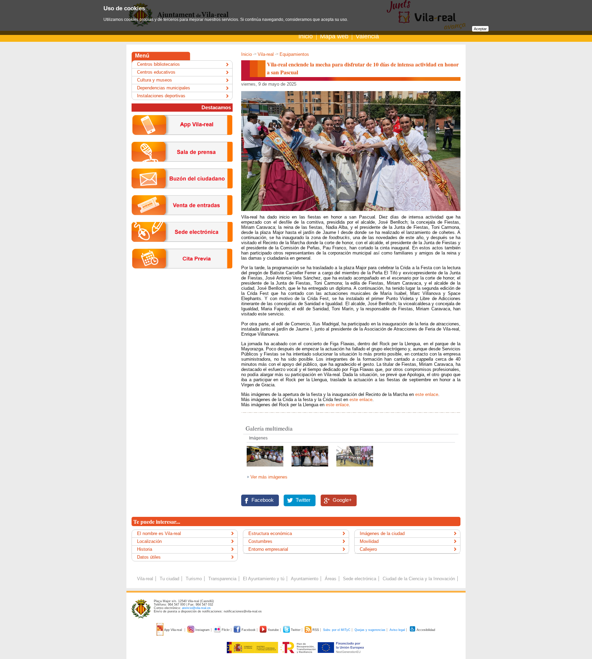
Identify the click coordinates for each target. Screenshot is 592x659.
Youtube (273, 630)
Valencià (367, 36)
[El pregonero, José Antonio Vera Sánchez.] (355, 468)
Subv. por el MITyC (336, 630)
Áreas (330, 578)
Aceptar (480, 29)
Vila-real (266, 54)
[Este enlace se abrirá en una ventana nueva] (182, 247)
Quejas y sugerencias (370, 630)
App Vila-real (173, 630)
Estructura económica (270, 533)
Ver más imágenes (268, 477)
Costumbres (260, 541)
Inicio (305, 36)
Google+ (342, 500)
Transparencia (222, 578)
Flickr (226, 630)
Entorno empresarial (268, 549)
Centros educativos (156, 72)
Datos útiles (149, 557)
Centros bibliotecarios (158, 64)
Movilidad (369, 541)
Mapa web (334, 36)
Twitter (303, 500)
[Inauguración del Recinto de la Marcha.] (310, 468)
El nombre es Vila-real (159, 533)
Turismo (194, 578)
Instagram (202, 630)
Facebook (262, 500)
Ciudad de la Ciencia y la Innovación (419, 578)
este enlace (426, 394)
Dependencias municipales (163, 87)
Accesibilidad (425, 630)
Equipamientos (294, 54)
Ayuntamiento (304, 578)
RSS (315, 630)
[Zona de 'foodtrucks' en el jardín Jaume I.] (265, 468)
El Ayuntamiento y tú (263, 578)
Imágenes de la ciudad (382, 533)
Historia (144, 549)
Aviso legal (397, 630)
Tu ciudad (169, 578)
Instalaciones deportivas (161, 95)
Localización (149, 541)
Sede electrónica (359, 578)
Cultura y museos (154, 80)
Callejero (368, 549)
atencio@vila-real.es (196, 608)
